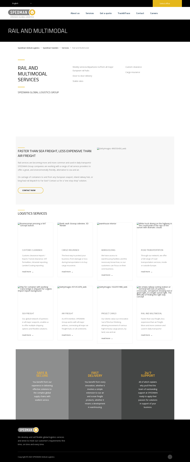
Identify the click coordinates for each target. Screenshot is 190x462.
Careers (154, 13)
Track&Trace (124, 13)
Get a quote (106, 13)
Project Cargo (108, 313)
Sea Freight (28, 313)
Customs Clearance (32, 250)
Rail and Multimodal (151, 313)
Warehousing (108, 250)
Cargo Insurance (70, 250)
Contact (140, 13)
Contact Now (28, 190)
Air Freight (67, 313)
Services (90, 13)
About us (75, 13)
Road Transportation (152, 250)
